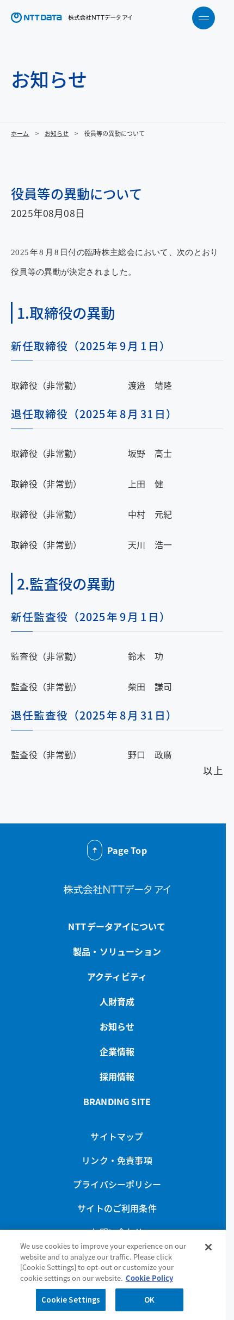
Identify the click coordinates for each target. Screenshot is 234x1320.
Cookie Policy (149, 1278)
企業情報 (117, 1051)
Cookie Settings (71, 1299)
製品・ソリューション (117, 951)
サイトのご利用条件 (117, 1207)
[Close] (208, 1247)
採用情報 (117, 1076)
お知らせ (57, 133)
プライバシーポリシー (117, 1184)
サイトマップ (116, 1136)
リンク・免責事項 (117, 1160)
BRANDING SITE (117, 1101)
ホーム (20, 133)
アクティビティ (117, 976)
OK (149, 1299)
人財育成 (117, 1001)
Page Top (126, 850)
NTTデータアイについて (116, 926)
